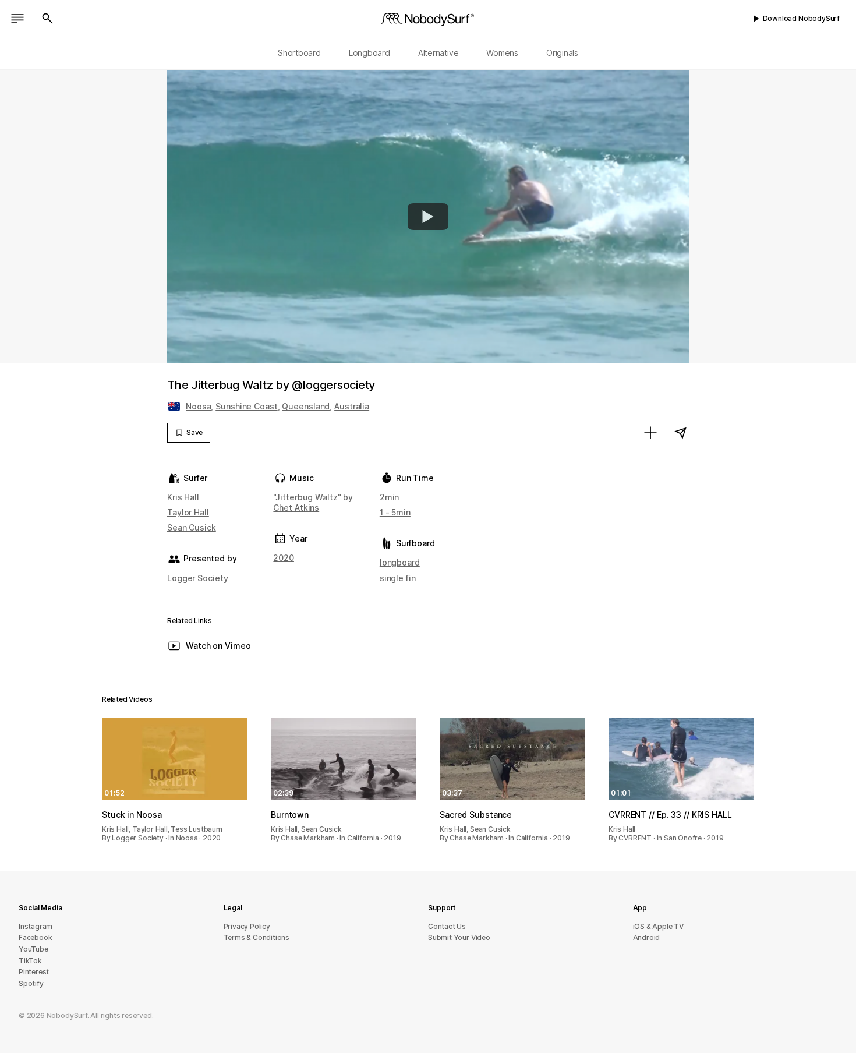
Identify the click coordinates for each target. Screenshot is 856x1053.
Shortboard (299, 53)
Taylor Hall (188, 512)
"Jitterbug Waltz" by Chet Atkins (313, 502)
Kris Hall (183, 497)
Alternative (438, 53)
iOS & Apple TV (658, 926)
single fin (398, 578)
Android (646, 937)
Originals (562, 53)
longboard (400, 562)
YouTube (33, 949)
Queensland (306, 406)
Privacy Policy (247, 926)
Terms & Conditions (257, 937)
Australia (351, 406)
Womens (502, 53)
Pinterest (34, 971)
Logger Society (197, 578)
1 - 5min (395, 512)
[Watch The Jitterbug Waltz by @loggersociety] (428, 216)
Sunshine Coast (246, 406)
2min (389, 497)
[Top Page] (428, 18)
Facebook (35, 937)
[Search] (48, 18)
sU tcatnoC (447, 926)
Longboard (369, 53)
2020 (283, 558)
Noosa (198, 406)
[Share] (681, 433)
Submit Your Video (459, 937)
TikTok (30, 960)
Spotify (31, 983)
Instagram (35, 926)
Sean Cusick (191, 527)
